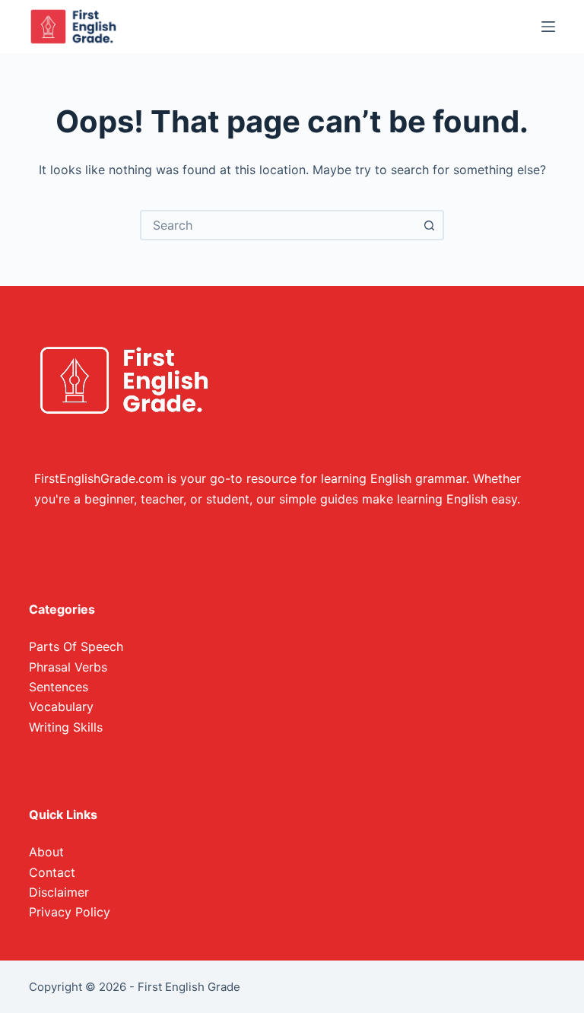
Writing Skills (66, 727)
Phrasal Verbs (68, 667)
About (46, 851)
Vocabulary (61, 706)
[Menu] (548, 26)
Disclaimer (59, 892)
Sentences (58, 686)
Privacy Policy (69, 911)
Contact (52, 872)
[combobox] (278, 225)
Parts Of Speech (76, 646)
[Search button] (429, 225)
